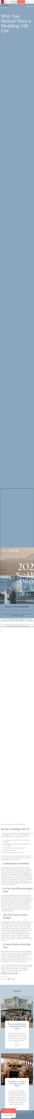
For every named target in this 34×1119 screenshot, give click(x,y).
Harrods (11, 938)
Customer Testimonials (8, 2)
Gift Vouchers (11, 2)
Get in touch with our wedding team (12, 624)
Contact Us (5, 2)
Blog (6, 824)
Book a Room (22, 1)
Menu (31, 6)
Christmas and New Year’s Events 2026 (2, 2)
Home (2, 824)
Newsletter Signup (14, 2)
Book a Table (30, 1)
